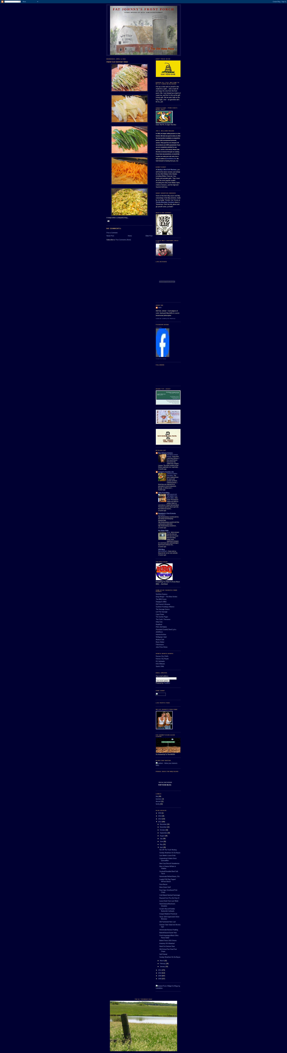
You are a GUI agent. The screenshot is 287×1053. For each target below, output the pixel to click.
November (163, 827)
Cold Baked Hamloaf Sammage (169, 895)
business (159, 799)
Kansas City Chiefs (162, 656)
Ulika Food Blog (163, 493)
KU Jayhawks (160, 661)
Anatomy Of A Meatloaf (167, 943)
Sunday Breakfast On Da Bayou (169, 853)
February (163, 963)
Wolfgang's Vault (161, 637)
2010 (160, 973)
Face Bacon (163, 884)
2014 (160, 816)
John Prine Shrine (161, 647)
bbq (157, 796)
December (163, 824)
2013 (160, 819)
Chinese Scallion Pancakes (172, 474)
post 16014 (161, 515)
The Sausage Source (163, 609)
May (161, 844)
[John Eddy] (162, 356)
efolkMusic (159, 632)
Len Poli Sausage (161, 612)
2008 (160, 979)
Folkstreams (160, 644)
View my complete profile (165, 318)
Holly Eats (159, 622)
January (162, 966)
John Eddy (159, 327)
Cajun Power (160, 614)
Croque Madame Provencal (168, 914)
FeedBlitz (167, 683)
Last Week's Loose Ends (167, 855)
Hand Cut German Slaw (167, 946)
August (162, 836)
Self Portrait (163, 954)
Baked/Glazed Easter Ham (168, 932)
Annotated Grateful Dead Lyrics (166, 629)
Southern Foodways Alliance (165, 607)
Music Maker (160, 642)
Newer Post (110, 236)
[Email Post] (108, 221)
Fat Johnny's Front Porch (143, 9)
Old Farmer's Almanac (163, 604)
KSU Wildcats (160, 664)
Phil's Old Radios (161, 627)
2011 (160, 970)
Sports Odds (160, 666)
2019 (160, 813)
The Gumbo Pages (162, 617)
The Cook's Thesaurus (163, 619)
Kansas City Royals (162, 659)
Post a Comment (112, 233)
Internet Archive (161, 634)
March (162, 960)
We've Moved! (162, 551)
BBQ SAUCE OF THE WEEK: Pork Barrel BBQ (172, 496)
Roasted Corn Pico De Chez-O (169, 898)
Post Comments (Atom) (123, 240)
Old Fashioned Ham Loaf (167, 922)
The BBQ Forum (161, 599)
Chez (160, 307)
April (161, 847)
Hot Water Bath (163, 530)
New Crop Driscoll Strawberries (169, 863)
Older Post (149, 236)
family (158, 804)
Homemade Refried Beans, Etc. (169, 876)
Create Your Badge (161, 358)
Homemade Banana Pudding (168, 930)
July (161, 838)
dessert (158, 801)
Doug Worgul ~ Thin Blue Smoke (166, 597)
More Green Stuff (165, 887)
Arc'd (168, 532)
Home (130, 236)
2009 (160, 976)
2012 (160, 822)
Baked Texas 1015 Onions (168, 940)
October (162, 830)
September (163, 833)
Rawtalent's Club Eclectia (167, 513)
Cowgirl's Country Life (166, 472)
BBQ (157, 765)
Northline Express (161, 594)
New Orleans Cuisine (165, 453)
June (161, 841)
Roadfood (159, 624)
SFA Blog (161, 549)
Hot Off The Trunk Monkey (168, 850)
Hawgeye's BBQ (161, 602)
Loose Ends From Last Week (168, 901)
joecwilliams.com (171, 158)
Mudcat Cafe (160, 639)
